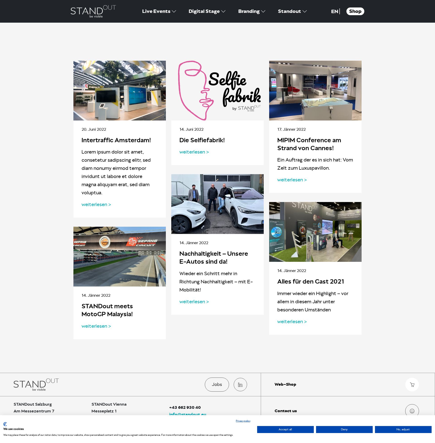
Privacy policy (243, 420)
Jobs (217, 384)
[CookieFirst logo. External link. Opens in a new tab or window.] (5, 424)
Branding (249, 11)
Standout (289, 11)
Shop (355, 11)
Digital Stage (204, 11)
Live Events (156, 11)
